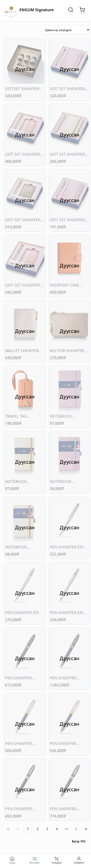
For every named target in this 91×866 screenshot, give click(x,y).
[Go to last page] (86, 829)
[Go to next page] (76, 829)
